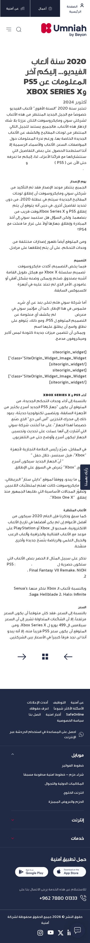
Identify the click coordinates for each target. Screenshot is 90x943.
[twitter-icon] (61, 933)
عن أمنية (77, 702)
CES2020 (66, 314)
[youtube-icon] (51, 933)
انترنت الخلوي (74, 792)
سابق (67, 665)
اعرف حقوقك (39, 708)
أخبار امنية (53, 714)
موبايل (78, 754)
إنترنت (78, 819)
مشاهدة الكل (45, 665)
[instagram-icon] (41, 933)
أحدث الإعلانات (37, 702)
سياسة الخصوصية (70, 720)
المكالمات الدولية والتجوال (64, 783)
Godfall (23, 564)
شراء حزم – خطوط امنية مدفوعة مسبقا (54, 774)
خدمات (77, 838)
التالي (23, 665)
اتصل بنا (35, 714)
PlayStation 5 (41, 162)
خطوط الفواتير (73, 765)
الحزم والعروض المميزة (66, 801)
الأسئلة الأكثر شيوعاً (69, 708)
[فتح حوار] (77, 930)
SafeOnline (75, 714)
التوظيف (59, 702)
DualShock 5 (21, 326)
